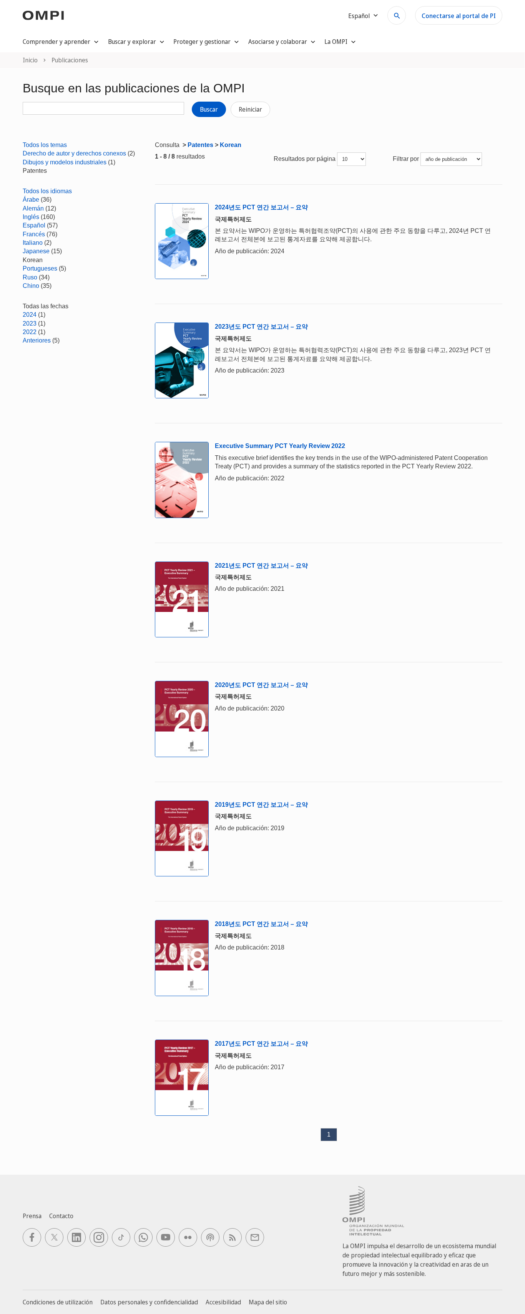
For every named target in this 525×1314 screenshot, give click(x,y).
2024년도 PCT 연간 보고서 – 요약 (261, 207)
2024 (30, 314)
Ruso (30, 277)
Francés (34, 234)
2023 (30, 323)
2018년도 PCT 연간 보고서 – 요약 (261, 924)
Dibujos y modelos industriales (64, 162)
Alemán (33, 208)
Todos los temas (45, 145)
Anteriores (37, 340)
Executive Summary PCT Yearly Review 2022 (280, 446)
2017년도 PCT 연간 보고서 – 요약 (261, 1043)
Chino (31, 286)
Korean (230, 145)
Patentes (200, 145)
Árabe (31, 199)
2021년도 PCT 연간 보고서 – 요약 (261, 565)
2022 (30, 332)
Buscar (209, 109)
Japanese (36, 251)
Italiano (33, 242)
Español (34, 225)
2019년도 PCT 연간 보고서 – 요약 (261, 804)
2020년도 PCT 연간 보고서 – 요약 (261, 685)
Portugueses (40, 268)
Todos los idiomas (47, 191)
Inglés (31, 217)
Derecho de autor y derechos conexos (74, 153)
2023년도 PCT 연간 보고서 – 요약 (261, 326)
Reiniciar (250, 109)
